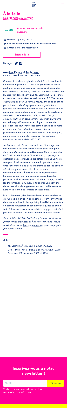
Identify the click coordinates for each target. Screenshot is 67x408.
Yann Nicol (34, 75)
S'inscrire (55, 383)
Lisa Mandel (10, 18)
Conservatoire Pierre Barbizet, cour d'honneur (31, 44)
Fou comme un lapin (34, 225)
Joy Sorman (26, 18)
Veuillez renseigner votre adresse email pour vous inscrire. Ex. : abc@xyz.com (23, 390)
